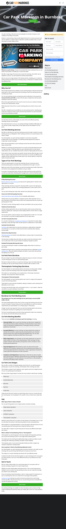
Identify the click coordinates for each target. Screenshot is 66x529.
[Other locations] (60, 3)
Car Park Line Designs (50, 83)
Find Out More (22, 292)
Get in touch (33, 21)
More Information (22, 84)
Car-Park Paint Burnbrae (51, 74)
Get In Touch (48, 87)
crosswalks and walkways (21, 221)
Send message (54, 60)
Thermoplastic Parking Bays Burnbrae (54, 76)
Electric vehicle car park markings (10, 181)
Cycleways (4, 227)
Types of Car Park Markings (51, 72)
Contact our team (6, 478)
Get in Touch (22, 176)
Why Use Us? (48, 68)
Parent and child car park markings (10, 196)
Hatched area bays (6, 235)
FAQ (46, 85)
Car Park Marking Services (51, 70)
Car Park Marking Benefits (51, 81)
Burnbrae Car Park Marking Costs (53, 79)
